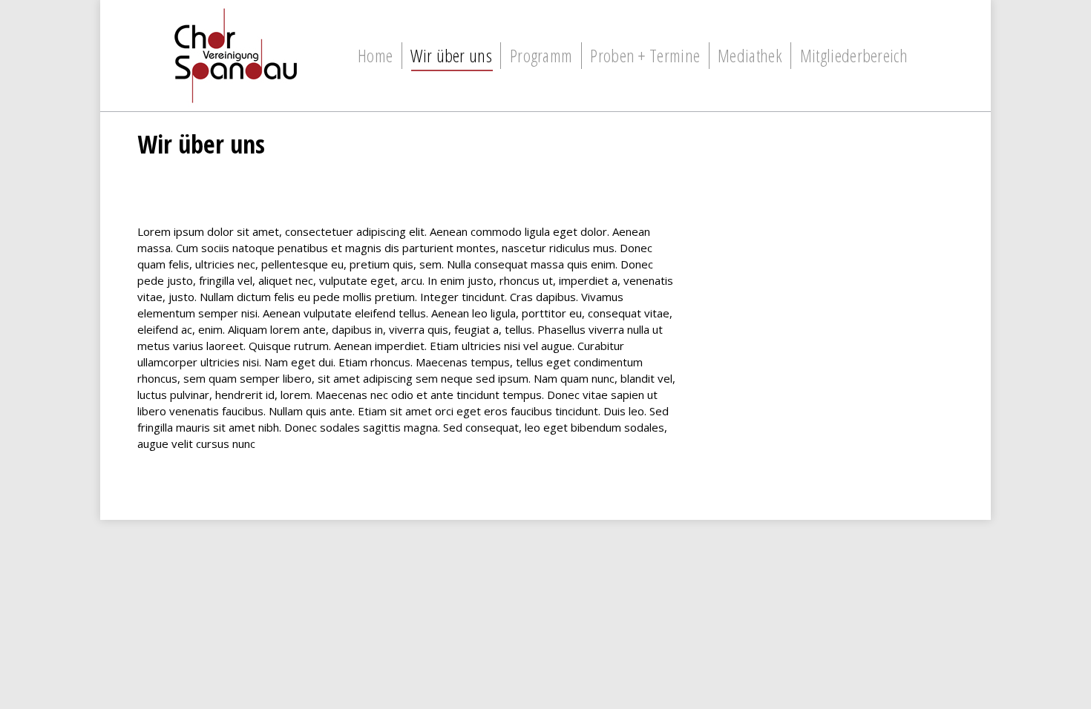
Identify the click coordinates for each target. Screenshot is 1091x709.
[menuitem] (375, 55)
